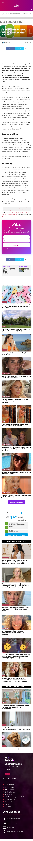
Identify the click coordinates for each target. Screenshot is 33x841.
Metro (4, 217)
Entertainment (6, 373)
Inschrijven (16, 245)
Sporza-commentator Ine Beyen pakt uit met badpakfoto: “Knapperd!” (16, 376)
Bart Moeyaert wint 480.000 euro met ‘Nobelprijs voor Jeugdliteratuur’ (12, 270)
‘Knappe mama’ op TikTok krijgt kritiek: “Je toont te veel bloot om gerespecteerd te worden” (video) (14, 679)
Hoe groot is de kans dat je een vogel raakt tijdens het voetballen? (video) (16, 330)
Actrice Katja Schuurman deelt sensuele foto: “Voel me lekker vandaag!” (13, 632)
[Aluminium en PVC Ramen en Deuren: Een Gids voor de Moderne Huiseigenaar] (16, 696)
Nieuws (7, 13)
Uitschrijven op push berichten (15, 797)
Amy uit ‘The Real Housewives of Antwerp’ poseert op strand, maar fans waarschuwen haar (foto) (16, 401)
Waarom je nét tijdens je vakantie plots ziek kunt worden (16, 353)
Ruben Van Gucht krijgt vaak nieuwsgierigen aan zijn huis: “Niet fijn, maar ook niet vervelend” (16, 449)
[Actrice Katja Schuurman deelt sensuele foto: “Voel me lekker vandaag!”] (16, 622)
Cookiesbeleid (9, 785)
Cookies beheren (10, 792)
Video (4, 326)
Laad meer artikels (16, 502)
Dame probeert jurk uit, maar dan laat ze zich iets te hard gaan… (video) (15, 424)
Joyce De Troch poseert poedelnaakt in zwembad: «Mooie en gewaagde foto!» (15, 609)
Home (3, 13)
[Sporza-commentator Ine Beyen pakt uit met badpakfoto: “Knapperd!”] (16, 366)
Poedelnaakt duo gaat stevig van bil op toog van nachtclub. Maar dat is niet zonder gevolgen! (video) (16, 656)
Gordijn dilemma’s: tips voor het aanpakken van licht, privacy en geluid (16, 728)
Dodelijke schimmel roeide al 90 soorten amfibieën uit (27, 270)
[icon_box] (13, 818)
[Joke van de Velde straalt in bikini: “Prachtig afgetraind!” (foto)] (16, 462)
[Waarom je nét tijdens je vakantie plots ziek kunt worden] (16, 342)
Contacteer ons (10, 799)
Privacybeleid (9, 789)
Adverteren (8, 794)
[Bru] (3, 43)
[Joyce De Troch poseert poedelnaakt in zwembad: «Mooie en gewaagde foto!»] (16, 598)
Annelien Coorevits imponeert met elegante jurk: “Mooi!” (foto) (16, 496)
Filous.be (8, 807)
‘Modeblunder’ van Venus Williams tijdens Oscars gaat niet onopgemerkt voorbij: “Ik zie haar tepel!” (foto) (16, 562)
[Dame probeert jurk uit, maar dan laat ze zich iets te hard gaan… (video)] (16, 414)
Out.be (7, 804)
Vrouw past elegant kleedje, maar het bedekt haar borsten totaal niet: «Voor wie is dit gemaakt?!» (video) (15, 585)
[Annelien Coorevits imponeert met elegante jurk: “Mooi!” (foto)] (16, 485)
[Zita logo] (16, 5)
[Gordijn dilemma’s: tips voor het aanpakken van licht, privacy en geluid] (16, 719)
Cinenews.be (9, 802)
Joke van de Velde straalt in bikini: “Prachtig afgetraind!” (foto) (16, 472)
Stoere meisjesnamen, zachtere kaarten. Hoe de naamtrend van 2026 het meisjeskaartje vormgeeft (16, 306)
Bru (10, 42)
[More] (25, 48)
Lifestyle (5, 301)
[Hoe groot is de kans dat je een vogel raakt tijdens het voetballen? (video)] (16, 319)
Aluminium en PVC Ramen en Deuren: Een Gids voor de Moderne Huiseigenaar (15, 707)
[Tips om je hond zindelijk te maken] (16, 739)
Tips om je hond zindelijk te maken (14, 749)
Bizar (3, 581)
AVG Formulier (9, 787)
